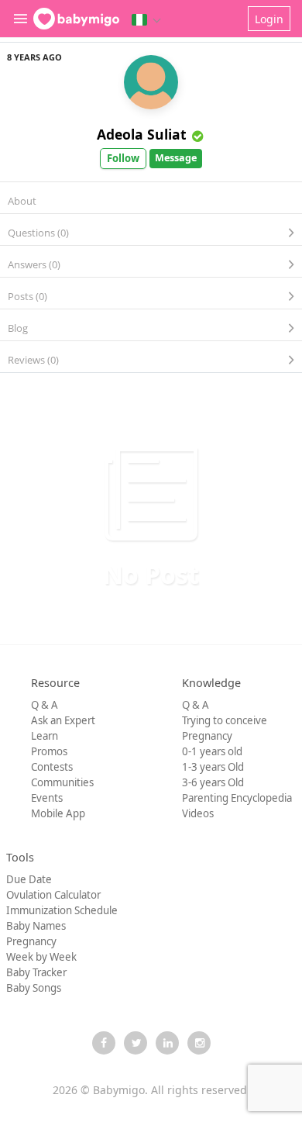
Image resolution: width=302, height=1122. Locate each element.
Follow (123, 158)
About (22, 201)
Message (176, 157)
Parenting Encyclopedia (237, 798)
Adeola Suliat (142, 134)
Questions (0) (38, 233)
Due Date (29, 879)
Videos (198, 813)
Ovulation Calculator (53, 895)
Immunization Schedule (62, 910)
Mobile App (58, 813)
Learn (44, 736)
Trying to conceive (224, 720)
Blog (18, 328)
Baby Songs (33, 988)
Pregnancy (207, 736)
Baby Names (36, 926)
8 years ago (34, 57)
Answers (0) (34, 264)
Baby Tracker (36, 972)
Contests (52, 767)
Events (47, 798)
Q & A (44, 705)
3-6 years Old (213, 782)
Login (269, 19)
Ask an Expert (63, 720)
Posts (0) (27, 296)
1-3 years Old (213, 767)
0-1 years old (212, 751)
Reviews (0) (33, 360)
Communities (62, 782)
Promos (49, 751)
